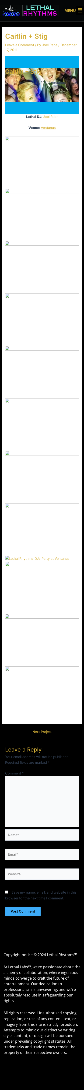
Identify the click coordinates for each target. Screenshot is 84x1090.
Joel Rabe (50, 117)
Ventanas (48, 128)
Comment (14, 773)
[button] (74, 10)
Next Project (42, 732)
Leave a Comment (19, 45)
